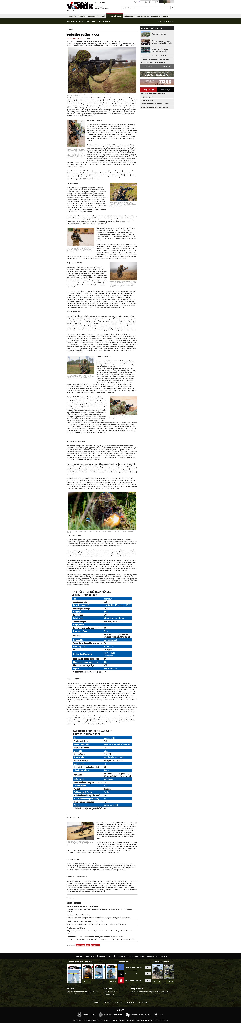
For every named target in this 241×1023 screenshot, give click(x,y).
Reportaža (102, 16)
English (136, 2)
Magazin (166, 16)
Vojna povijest (129, 16)
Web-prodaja (143, 1002)
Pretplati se (130, 1002)
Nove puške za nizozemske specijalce (82, 906)
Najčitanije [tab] (149, 89)
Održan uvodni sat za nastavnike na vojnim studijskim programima (95, 936)
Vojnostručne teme (114, 16)
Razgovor (92, 16)
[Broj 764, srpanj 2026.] (99, 971)
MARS (87, 945)
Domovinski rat (143, 16)
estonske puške (80, 945)
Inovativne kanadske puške (78, 915)
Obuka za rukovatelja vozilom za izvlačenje (85, 921)
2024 (87, 21)
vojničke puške (95, 945)
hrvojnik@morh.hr (113, 991)
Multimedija (155, 16)
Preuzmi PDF (165, 66)
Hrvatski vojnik (72, 21)
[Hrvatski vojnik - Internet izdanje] (89, 6)
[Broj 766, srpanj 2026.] (74, 974)
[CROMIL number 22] (169, 971)
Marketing (107, 1002)
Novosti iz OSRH (90, 956)
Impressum (118, 1002)
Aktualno (81, 16)
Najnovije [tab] (165, 89)
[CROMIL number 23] (157, 971)
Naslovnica (72, 16)
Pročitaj (148, 66)
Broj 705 (92, 21)
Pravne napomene (163, 1020)
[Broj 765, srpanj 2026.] (87, 971)
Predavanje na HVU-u (76, 928)
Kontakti (96, 1002)
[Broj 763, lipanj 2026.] (111, 971)
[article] (157, 34)
